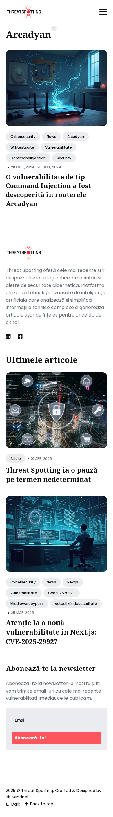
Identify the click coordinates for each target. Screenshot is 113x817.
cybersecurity (23, 136)
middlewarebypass (27, 603)
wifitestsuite (22, 146)
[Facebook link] (20, 336)
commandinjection (28, 157)
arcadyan (75, 136)
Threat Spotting (37, 790)
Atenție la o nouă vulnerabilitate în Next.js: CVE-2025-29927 (51, 632)
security (64, 157)
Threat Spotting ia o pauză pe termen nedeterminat (52, 474)
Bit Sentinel (17, 797)
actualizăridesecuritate (76, 603)
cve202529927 (61, 592)
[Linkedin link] (9, 336)
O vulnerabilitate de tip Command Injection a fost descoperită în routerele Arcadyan (48, 189)
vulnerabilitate (58, 146)
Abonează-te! (30, 738)
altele (15, 458)
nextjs (72, 582)
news (51, 136)
